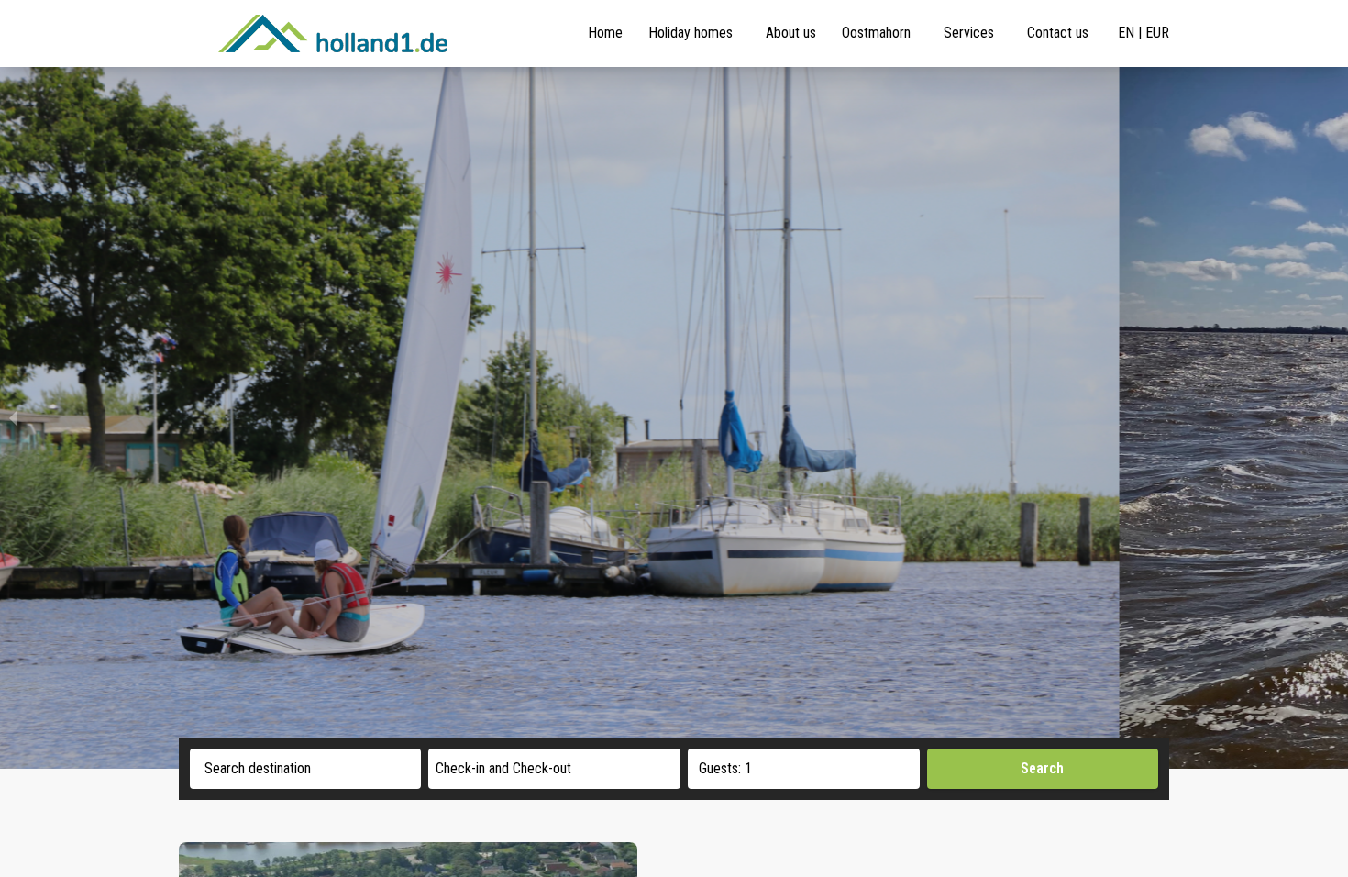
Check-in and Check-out (503, 768)
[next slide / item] (1335, 418)
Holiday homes (690, 32)
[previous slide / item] (13, 418)
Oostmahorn (876, 32)
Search (1042, 768)
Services (969, 32)
